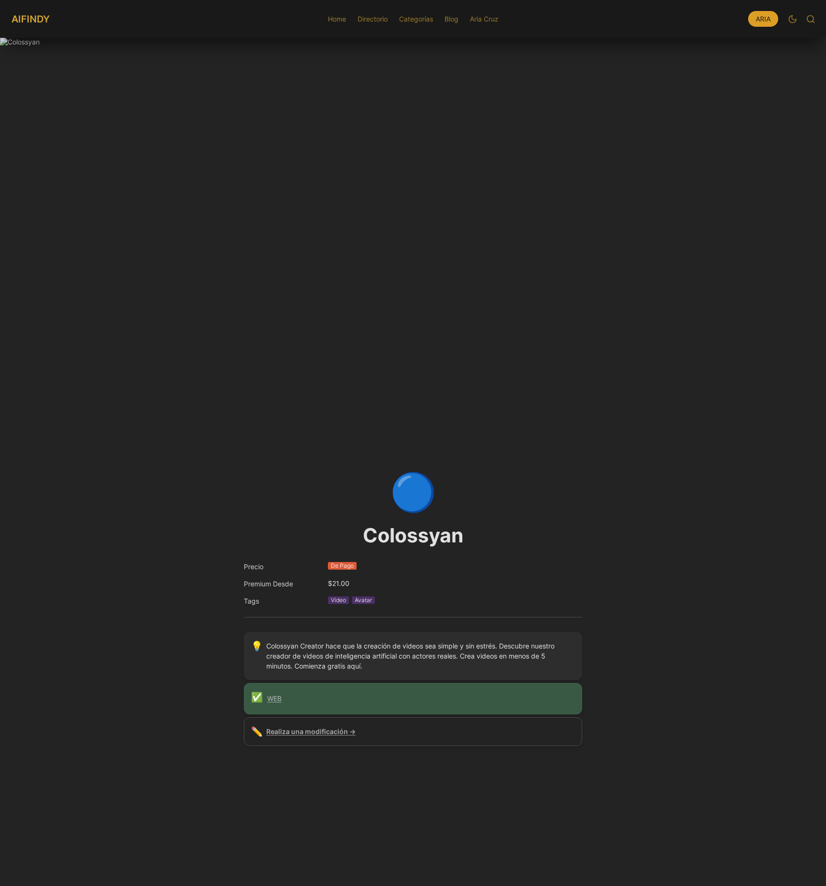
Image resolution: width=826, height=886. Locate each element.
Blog (451, 19)
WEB (274, 698)
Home (337, 19)
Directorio (373, 19)
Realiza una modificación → (311, 731)
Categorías (416, 19)
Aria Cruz (484, 19)
